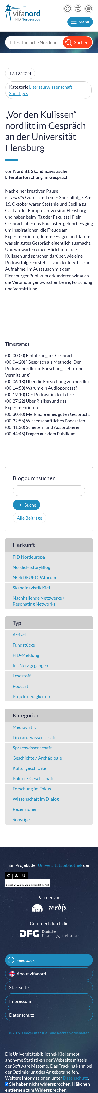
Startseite (19, 987)
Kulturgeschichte (29, 768)
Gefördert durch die (49, 923)
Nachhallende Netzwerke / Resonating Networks (38, 601)
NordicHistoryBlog (31, 567)
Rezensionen (25, 809)
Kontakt (88, 8)
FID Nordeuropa (29, 557)
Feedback (25, 960)
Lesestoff (22, 675)
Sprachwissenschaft (32, 747)
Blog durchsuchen (34, 478)
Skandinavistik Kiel (31, 587)
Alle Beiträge (29, 518)
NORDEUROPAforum (34, 577)
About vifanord (31, 973)
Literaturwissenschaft (50, 87)
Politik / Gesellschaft (33, 778)
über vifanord (78, 8)
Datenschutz (21, 1015)
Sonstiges (18, 93)
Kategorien (26, 715)
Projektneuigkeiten (31, 696)
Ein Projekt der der (49, 865)
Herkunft (24, 544)
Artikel (19, 634)
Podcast (20, 686)
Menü (84, 21)
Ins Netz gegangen (30, 665)
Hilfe (67, 8)
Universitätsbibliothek (60, 865)
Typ (17, 622)
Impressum (20, 1001)
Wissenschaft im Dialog (36, 799)
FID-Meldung (26, 655)
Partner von (49, 897)
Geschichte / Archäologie (37, 758)
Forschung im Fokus (32, 788)
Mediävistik (24, 727)
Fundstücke (24, 645)
